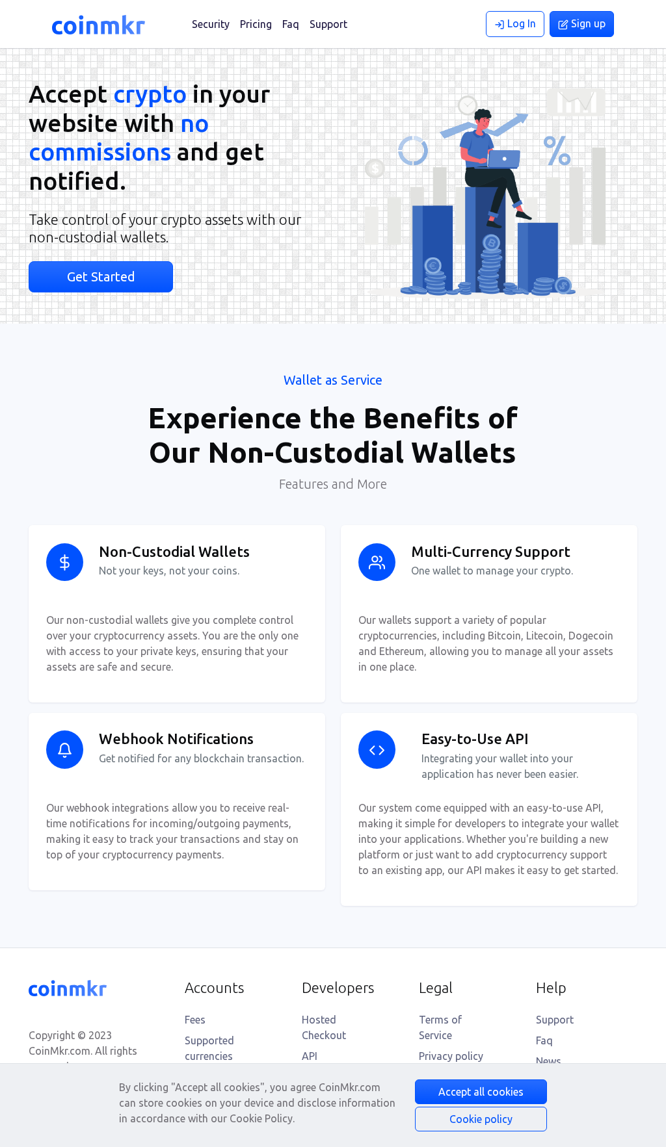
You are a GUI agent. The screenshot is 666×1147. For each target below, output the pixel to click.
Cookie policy (481, 1119)
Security (211, 24)
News (548, 1061)
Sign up (587, 23)
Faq (290, 24)
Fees (195, 1019)
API (309, 1056)
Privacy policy (451, 1056)
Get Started (101, 276)
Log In (520, 23)
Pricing (256, 24)
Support (328, 24)
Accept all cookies (481, 1092)
